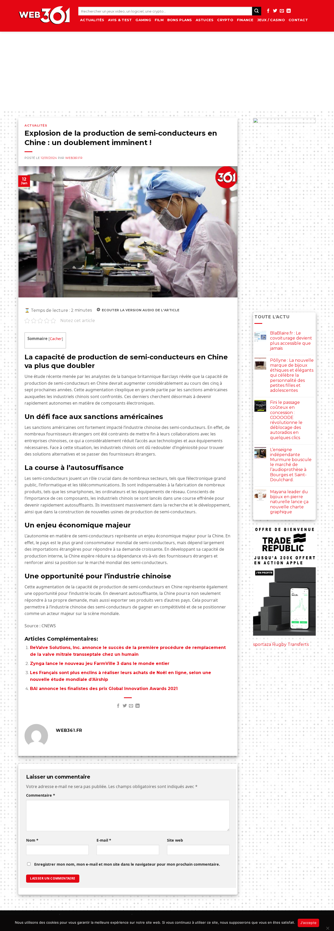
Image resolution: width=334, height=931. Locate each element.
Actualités (92, 20)
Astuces (205, 20)
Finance (245, 20)
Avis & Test (120, 20)
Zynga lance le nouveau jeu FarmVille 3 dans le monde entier (99, 663)
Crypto (225, 20)
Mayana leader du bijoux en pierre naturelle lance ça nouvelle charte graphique (289, 501)
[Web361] (44, 16)
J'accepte (308, 923)
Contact (298, 20)
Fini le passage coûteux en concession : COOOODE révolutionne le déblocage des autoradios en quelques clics (286, 420)
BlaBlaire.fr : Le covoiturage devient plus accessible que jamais (291, 341)
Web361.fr (73, 158)
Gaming (143, 20)
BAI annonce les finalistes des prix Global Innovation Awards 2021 (104, 688)
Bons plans (179, 20)
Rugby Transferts (290, 644)
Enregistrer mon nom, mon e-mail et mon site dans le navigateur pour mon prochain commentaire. (127, 864)
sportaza (262, 644)
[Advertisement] (167, 70)
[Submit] (256, 11)
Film (159, 20)
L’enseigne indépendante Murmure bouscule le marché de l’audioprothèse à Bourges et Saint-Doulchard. (291, 464)
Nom (32, 840)
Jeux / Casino (271, 20)
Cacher (56, 338)
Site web (175, 840)
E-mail (104, 840)
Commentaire (40, 795)
